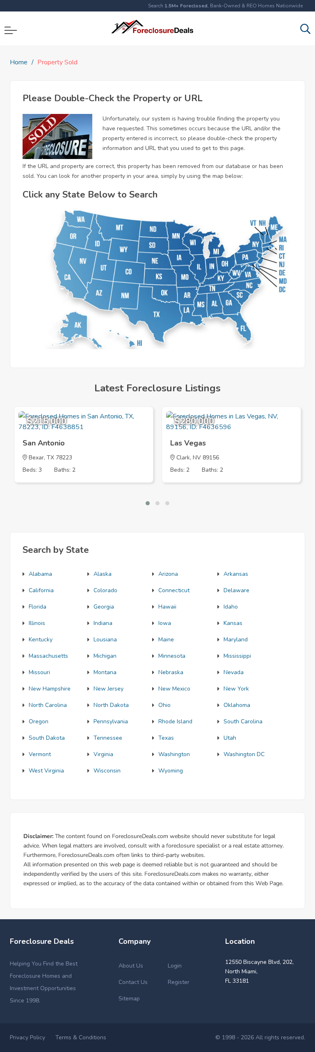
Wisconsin (107, 771)
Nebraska (170, 672)
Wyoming (170, 771)
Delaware (236, 590)
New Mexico (174, 689)
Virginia (103, 754)
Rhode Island (175, 721)
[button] (148, 503)
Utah (230, 738)
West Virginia (46, 771)
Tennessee (108, 738)
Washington (174, 754)
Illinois (37, 623)
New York (236, 689)
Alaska (103, 574)
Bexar (36, 457)
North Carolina (48, 705)
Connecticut (173, 590)
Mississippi (237, 656)
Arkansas (236, 574)
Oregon (38, 721)
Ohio (164, 705)
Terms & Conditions (80, 1037)
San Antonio (44, 443)
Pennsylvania (111, 721)
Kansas (233, 623)
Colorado (105, 590)
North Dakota (111, 705)
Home (18, 62)
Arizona (168, 574)
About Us (131, 966)
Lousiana (105, 639)
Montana (105, 672)
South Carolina (243, 721)
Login (175, 966)
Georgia (104, 607)
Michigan (105, 656)
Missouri (39, 672)
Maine (166, 639)
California (41, 590)
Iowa (164, 623)
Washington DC (244, 754)
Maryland (236, 639)
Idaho (231, 607)
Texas (166, 738)
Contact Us (133, 982)
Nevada (234, 672)
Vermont (40, 754)
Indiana (103, 623)
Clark (183, 457)
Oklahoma (237, 705)
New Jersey (108, 689)
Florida (37, 607)
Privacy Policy (27, 1037)
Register (178, 982)
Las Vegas (188, 443)
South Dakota (47, 738)
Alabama (40, 574)
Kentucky (40, 639)
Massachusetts (48, 656)
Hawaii (167, 607)
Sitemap (129, 998)
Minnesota (171, 656)
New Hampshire (50, 689)
